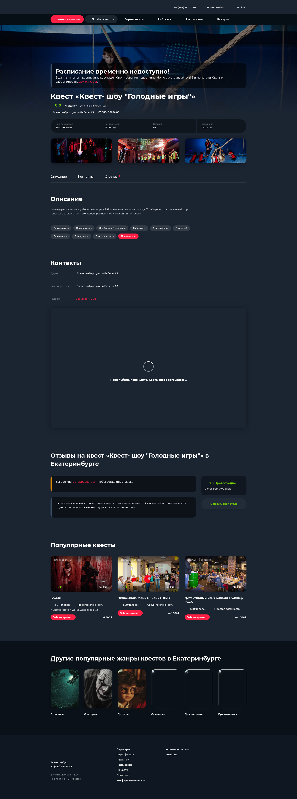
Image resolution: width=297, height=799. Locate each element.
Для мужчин (81, 236)
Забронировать (63, 617)
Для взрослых (160, 228)
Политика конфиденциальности (131, 778)
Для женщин (60, 236)
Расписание (194, 19)
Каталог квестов (68, 19)
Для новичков (61, 228)
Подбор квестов (103, 19)
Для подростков (105, 236)
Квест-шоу (101, 105)
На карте (223, 19)
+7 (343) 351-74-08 (108, 112)
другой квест (88, 81)
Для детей (181, 228)
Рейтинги (165, 19)
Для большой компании (112, 228)
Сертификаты (134, 19)
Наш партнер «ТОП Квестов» (66, 779)
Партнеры (123, 749)
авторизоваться (84, 481)
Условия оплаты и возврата (177, 752)
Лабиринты (139, 228)
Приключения (84, 228)
